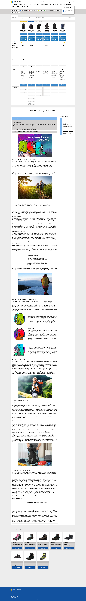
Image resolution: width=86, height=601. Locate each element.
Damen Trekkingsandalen (67, 545)
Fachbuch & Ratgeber (44, 4)
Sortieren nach (14, 17)
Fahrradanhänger (55, 4)
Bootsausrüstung (25, 4)
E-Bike (38, 4)
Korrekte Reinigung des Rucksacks (68, 131)
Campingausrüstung (33, 4)
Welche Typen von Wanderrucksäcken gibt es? (67, 124)
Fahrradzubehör (68, 4)
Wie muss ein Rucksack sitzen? (67, 126)
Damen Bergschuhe (29, 563)
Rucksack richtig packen (66, 128)
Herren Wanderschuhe (30, 544)
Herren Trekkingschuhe (43, 544)
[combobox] (42, 18)
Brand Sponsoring (34, 600)
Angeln (20, 4)
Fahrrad (50, 4)
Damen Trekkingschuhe (56, 544)
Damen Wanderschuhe (17, 544)
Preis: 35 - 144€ (28, 17)
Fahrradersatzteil (62, 4)
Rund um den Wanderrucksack (67, 121)
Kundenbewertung (38, 17)
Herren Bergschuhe (42, 563)
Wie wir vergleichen (14, 41)
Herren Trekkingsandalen (16, 564)
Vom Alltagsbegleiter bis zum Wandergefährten (67, 119)
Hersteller (43, 17)
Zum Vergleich (17, 548)
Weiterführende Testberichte (67, 133)
